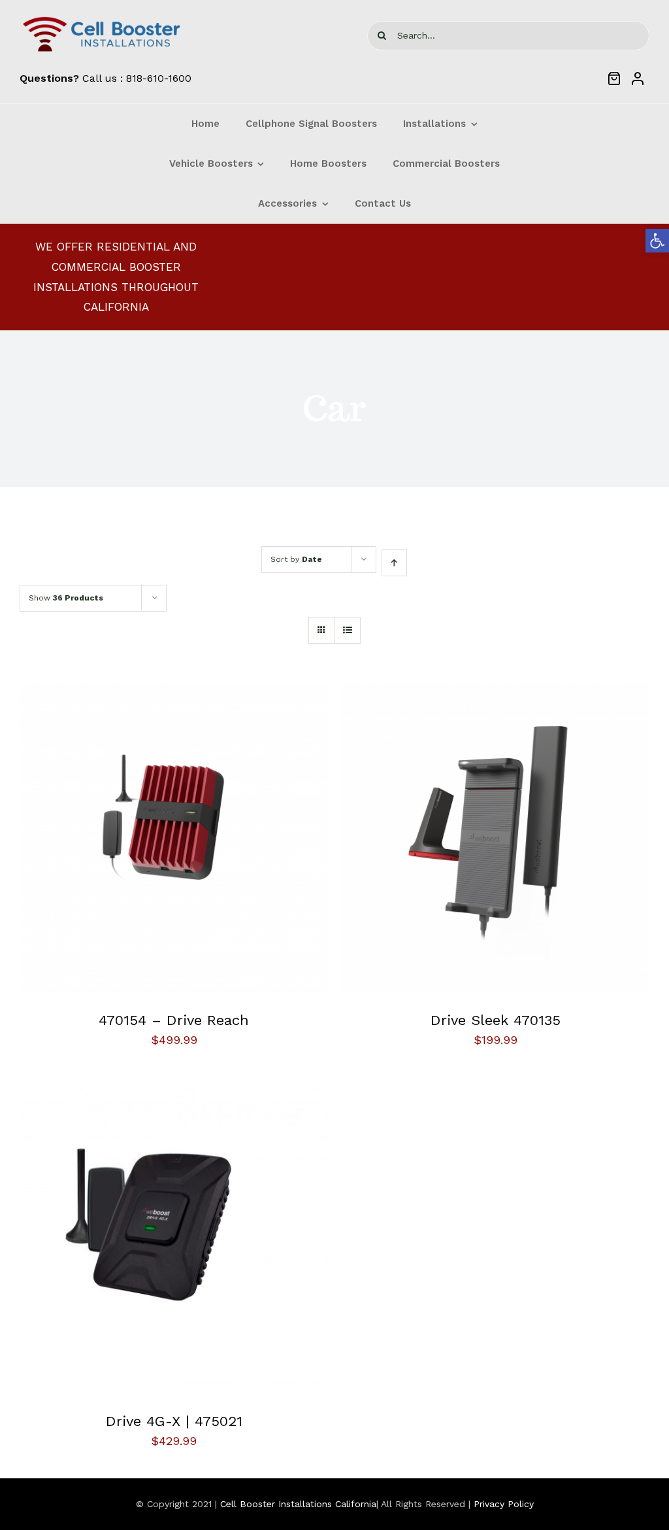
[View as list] (347, 630)
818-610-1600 (158, 78)
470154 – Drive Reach (174, 1020)
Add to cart (136, 839)
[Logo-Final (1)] (101, 18)
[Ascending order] (394, 562)
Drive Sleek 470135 (496, 1020)
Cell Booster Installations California (298, 1504)
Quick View (215, 839)
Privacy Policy (504, 1504)
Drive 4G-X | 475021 (174, 1421)
